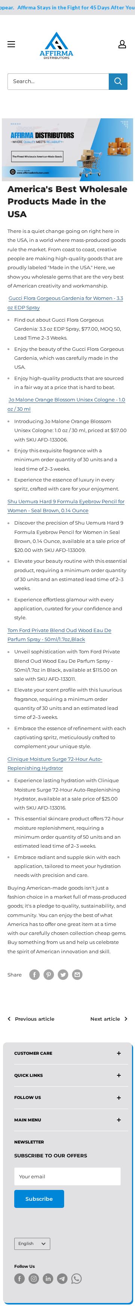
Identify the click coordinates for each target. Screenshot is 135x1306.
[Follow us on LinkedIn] (48, 1278)
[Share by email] (77, 974)
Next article (105, 1019)
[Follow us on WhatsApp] (76, 1280)
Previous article (34, 1019)
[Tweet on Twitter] (63, 974)
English (25, 1243)
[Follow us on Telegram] (62, 1280)
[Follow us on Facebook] (19, 1278)
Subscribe (39, 1199)
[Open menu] (11, 44)
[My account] (122, 44)
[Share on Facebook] (34, 974)
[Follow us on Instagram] (33, 1278)
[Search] (118, 81)
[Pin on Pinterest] (49, 974)
